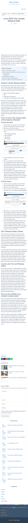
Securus (3, 498)
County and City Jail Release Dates (9, 78)
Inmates (3, 491)
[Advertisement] (14, 40)
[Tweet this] (4, 359)
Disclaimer (3, 512)
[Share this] (2, 359)
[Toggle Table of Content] (23, 68)
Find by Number (7, 73)
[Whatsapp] (12, 359)
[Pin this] (7, 359)
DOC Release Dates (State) (8, 76)
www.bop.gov (13, 65)
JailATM (3, 494)
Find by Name (6, 74)
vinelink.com (20, 306)
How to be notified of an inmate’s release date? (12, 79)
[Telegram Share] (9, 359)
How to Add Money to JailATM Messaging (17, 377)
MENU (25, 9)
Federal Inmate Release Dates (8, 70)
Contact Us (3, 510)
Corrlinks (3, 489)
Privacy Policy (4, 515)
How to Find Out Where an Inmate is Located (16, 372)
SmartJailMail (4, 501)
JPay (2, 496)
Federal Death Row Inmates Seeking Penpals (16, 366)
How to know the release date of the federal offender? (13, 72)
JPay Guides (14, 2)
